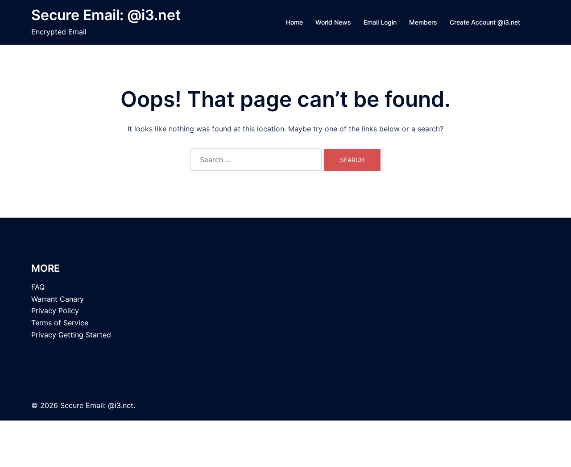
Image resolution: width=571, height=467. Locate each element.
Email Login (380, 22)
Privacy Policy (55, 310)
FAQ (38, 286)
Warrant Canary (57, 299)
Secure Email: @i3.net (106, 15)
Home (294, 22)
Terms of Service (59, 322)
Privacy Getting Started (71, 334)
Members (423, 22)
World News (333, 22)
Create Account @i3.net (485, 22)
